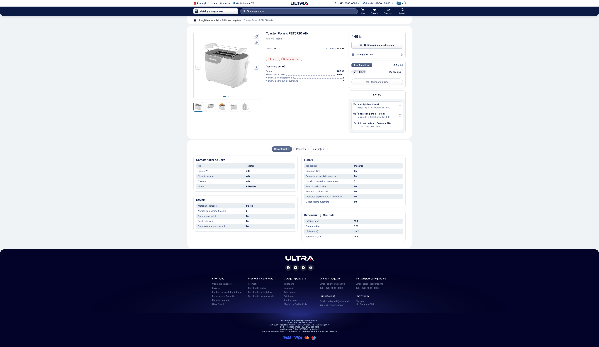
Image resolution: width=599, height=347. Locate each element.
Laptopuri (289, 288)
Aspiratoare (290, 300)
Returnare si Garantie (223, 296)
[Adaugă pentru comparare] (256, 42)
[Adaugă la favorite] (256, 36)
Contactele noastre (222, 283)
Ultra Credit (218, 304)
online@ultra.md (336, 283)
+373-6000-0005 (369, 288)
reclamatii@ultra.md (338, 301)
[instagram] (296, 267)
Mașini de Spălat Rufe (295, 304)
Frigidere (289, 296)
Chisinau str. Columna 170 (365, 302)
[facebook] (288, 267)
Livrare (216, 288)
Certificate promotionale (261, 296)
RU (403, 3)
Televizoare (290, 292)
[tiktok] (303, 267)
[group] (281, 149)
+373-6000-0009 (333, 305)
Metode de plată (220, 300)
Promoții (252, 283)
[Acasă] (299, 3)
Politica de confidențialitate (226, 292)
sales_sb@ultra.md (373, 283)
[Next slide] (256, 67)
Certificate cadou (257, 288)
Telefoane (289, 283)
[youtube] (311, 267)
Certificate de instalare (260, 292)
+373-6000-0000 (333, 288)
